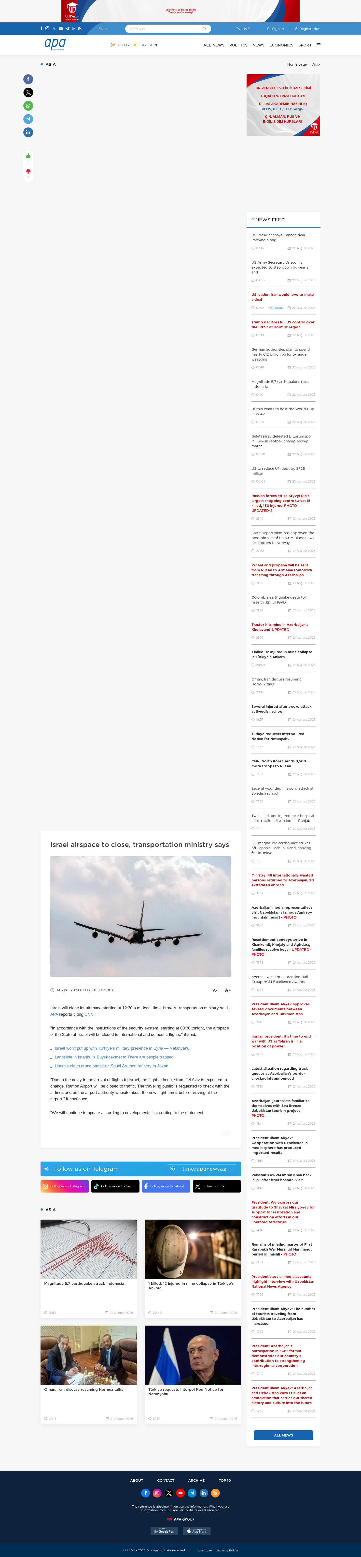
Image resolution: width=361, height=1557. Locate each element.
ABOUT (136, 1480)
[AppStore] (197, 1531)
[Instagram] (47, 28)
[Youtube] (61, 29)
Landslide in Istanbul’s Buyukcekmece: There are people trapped (114, 1057)
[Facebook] (41, 28)
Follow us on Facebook (167, 1186)
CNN (88, 1014)
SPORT (305, 45)
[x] (169, 1493)
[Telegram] (67, 29)
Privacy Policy (227, 1550)
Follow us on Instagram (67, 1186)
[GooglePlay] (165, 1531)
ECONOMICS (281, 45)
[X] (54, 29)
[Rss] (80, 29)
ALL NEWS (213, 45)
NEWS (258, 45)
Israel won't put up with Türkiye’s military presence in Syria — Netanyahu (122, 1048)
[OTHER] (316, 45)
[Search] (204, 29)
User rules (205, 1550)
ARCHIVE (196, 1480)
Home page (297, 64)
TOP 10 (225, 1480)
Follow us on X (213, 1186)
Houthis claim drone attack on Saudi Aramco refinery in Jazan (111, 1066)
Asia (316, 64)
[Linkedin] (73, 29)
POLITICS (238, 45)
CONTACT (165, 1480)
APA (54, 1014)
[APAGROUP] (180, 1519)
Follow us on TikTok (116, 1186)
